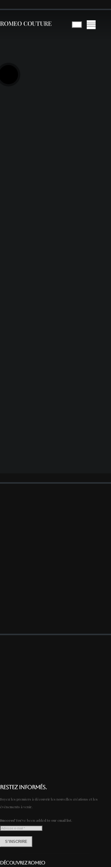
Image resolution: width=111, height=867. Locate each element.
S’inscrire (16, 841)
